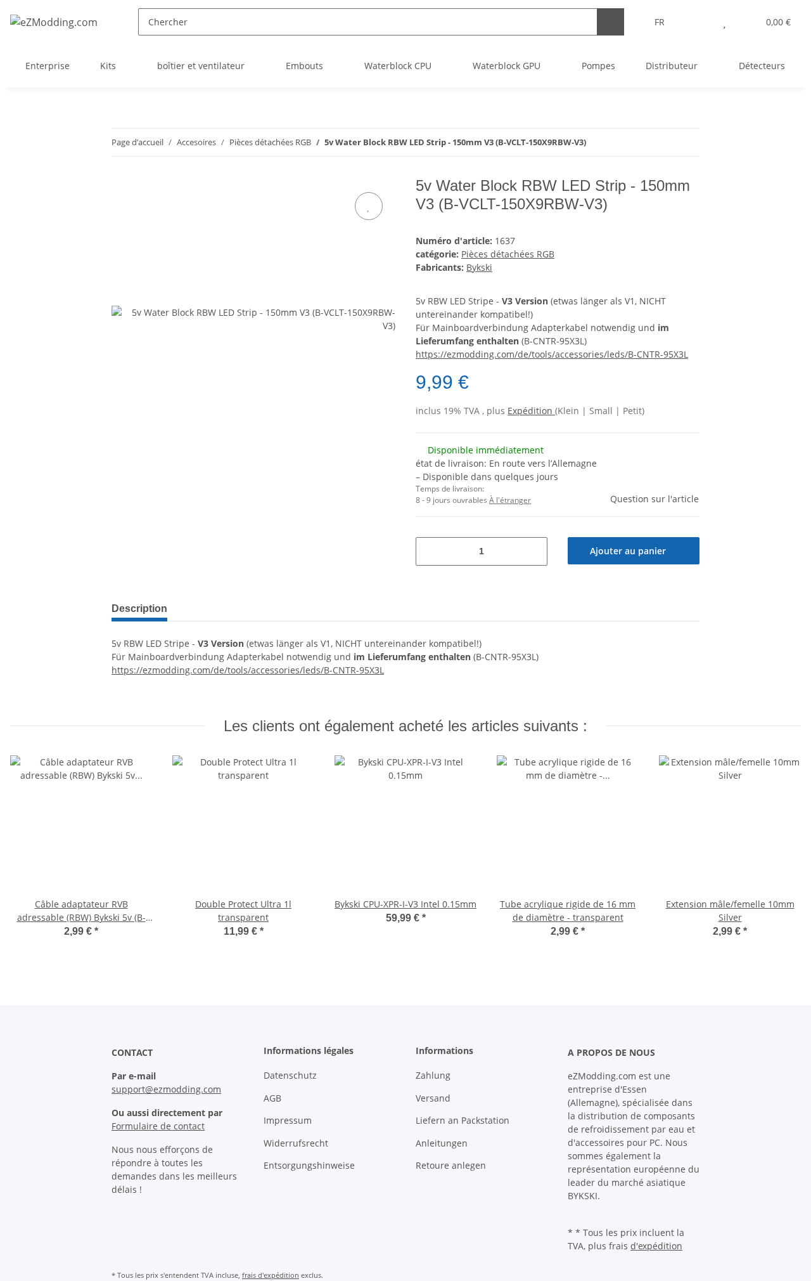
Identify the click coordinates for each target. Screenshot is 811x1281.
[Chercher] (610, 22)
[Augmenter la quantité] (533, 551)
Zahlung (433, 1075)
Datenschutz (290, 1075)
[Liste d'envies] (724, 22)
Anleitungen (442, 1143)
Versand (433, 1098)
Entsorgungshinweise (309, 1165)
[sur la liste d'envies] (369, 206)
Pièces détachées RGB (507, 254)
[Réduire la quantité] (430, 551)
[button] (699, 22)
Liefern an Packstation (462, 1120)
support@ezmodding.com (166, 1089)
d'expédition (656, 1246)
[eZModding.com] (54, 22)
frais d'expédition (270, 1275)
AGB (272, 1098)
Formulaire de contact (158, 1126)
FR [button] (660, 22)
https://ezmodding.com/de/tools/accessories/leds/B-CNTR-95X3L (552, 354)
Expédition (531, 411)
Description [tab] (139, 608)
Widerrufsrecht (296, 1143)
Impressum (288, 1120)
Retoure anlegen (451, 1165)
